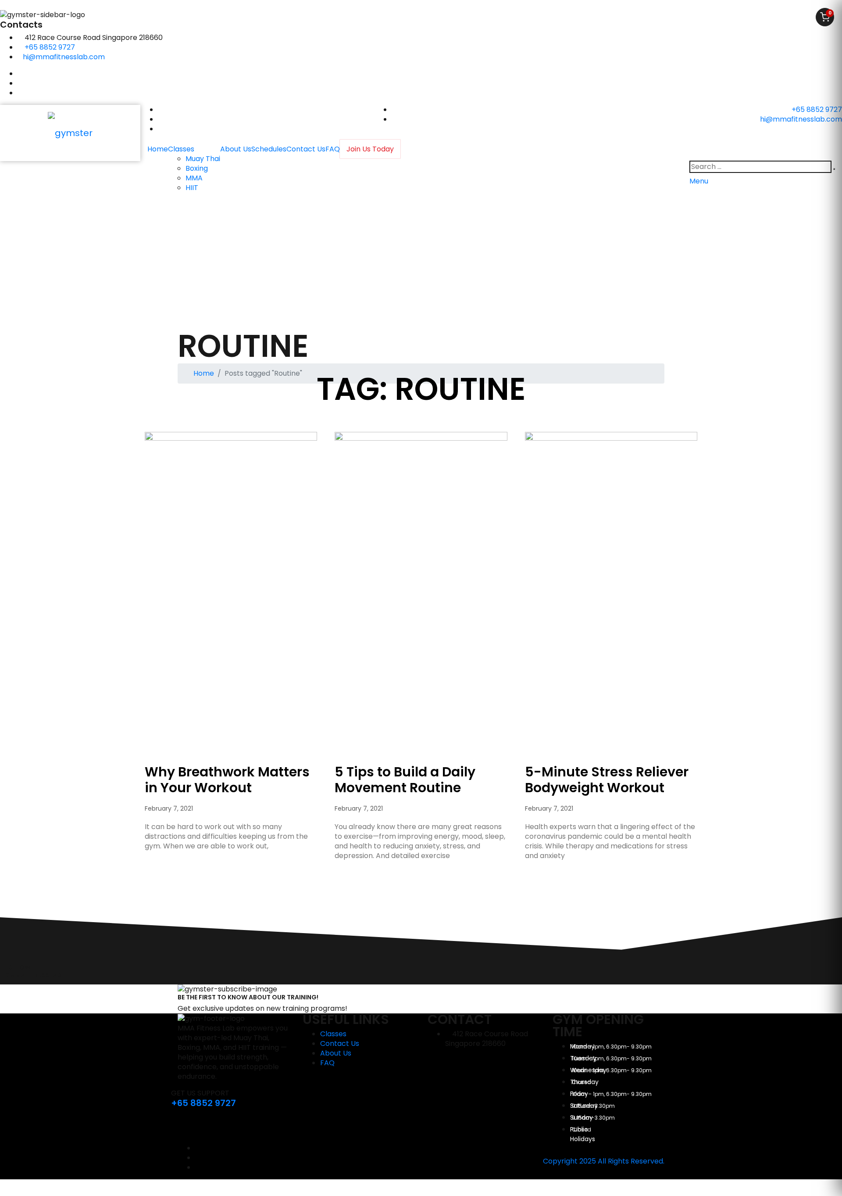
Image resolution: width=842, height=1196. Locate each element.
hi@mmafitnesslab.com (64, 57)
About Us (235, 149)
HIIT (192, 188)
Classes (181, 149)
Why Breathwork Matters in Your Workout (227, 779)
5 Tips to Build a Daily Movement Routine (405, 779)
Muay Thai (203, 159)
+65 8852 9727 (50, 47)
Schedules (268, 149)
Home (157, 149)
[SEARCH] (834, 169)
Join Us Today (370, 149)
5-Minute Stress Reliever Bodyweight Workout (607, 779)
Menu (698, 181)
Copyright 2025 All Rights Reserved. (603, 1161)
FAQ (332, 149)
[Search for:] (760, 167)
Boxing (197, 168)
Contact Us (305, 149)
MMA (194, 178)
